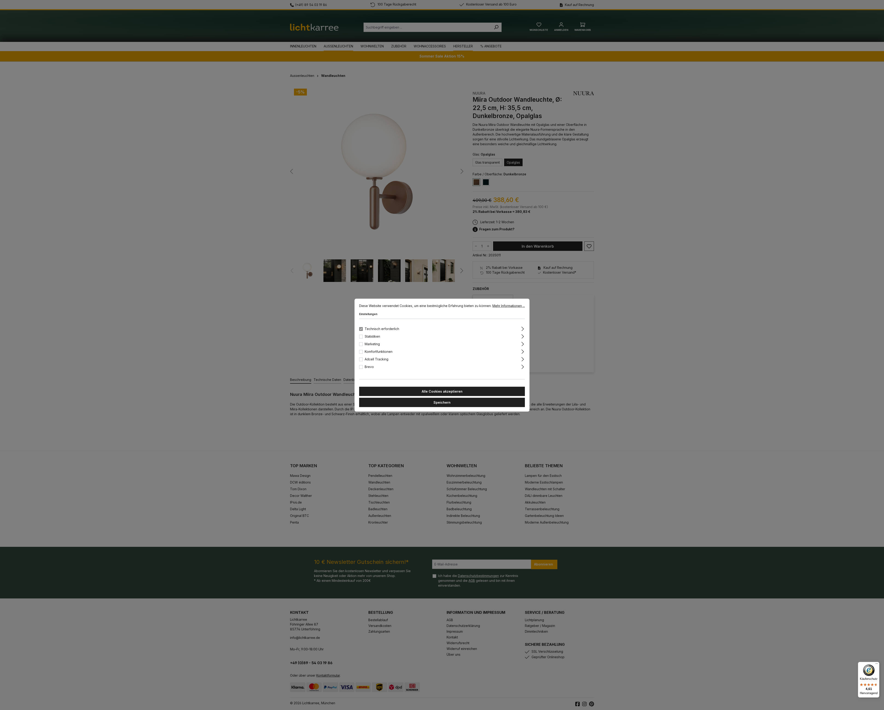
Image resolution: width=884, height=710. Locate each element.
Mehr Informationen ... (508, 305)
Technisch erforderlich (382, 328)
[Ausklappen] (523, 328)
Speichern (442, 402)
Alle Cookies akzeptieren (442, 391)
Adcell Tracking (376, 359)
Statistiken (372, 336)
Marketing (372, 344)
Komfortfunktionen (379, 351)
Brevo (369, 366)
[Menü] (876, 664)
